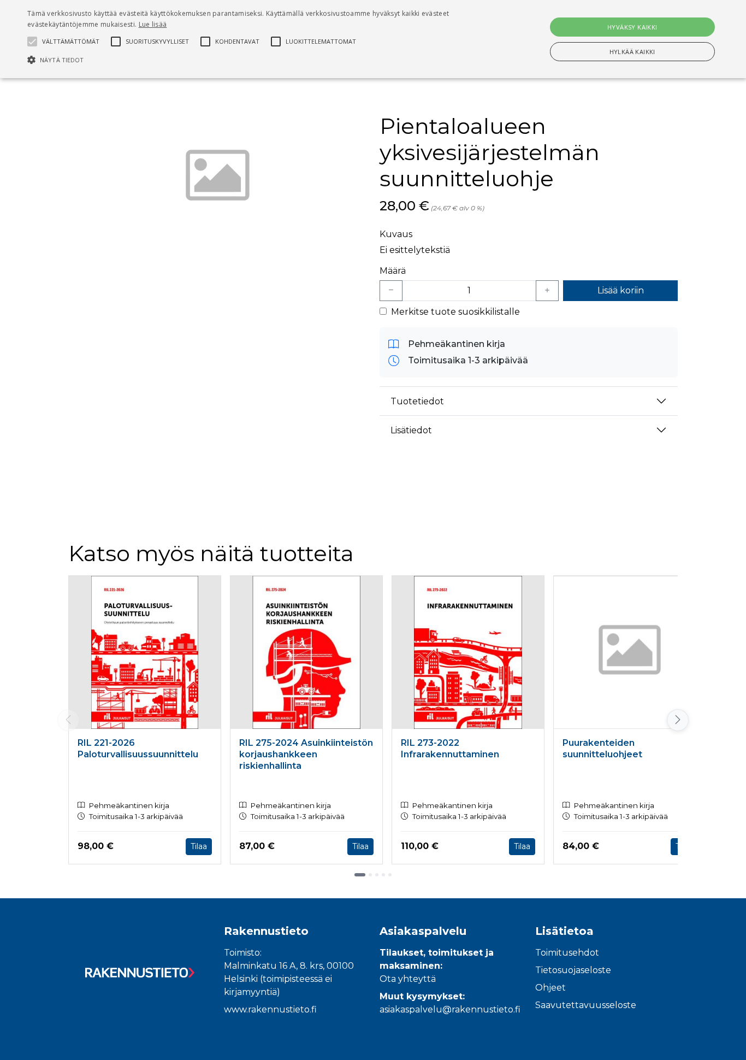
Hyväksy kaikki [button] (632, 27)
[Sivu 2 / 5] (370, 874)
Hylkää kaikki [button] (632, 52)
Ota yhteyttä (408, 979)
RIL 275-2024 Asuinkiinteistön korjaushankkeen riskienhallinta (306, 754)
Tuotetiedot (417, 401)
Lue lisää (153, 24)
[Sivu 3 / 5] (376, 874)
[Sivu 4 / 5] (383, 874)
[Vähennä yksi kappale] (391, 290)
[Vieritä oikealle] (679, 720)
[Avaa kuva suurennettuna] (217, 178)
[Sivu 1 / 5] (359, 874)
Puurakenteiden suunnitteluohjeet (602, 748)
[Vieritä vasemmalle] (68, 720)
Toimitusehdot (567, 952)
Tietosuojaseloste (573, 970)
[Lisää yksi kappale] (547, 290)
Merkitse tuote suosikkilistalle (455, 312)
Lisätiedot (411, 430)
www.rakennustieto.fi (270, 1009)
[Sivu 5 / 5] (390, 874)
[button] (252, 59)
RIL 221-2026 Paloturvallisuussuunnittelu (138, 748)
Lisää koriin (620, 290)
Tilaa (199, 846)
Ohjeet (550, 987)
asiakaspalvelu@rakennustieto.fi (450, 1009)
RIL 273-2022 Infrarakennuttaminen (450, 748)
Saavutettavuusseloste (585, 1005)
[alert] (373, 39)
